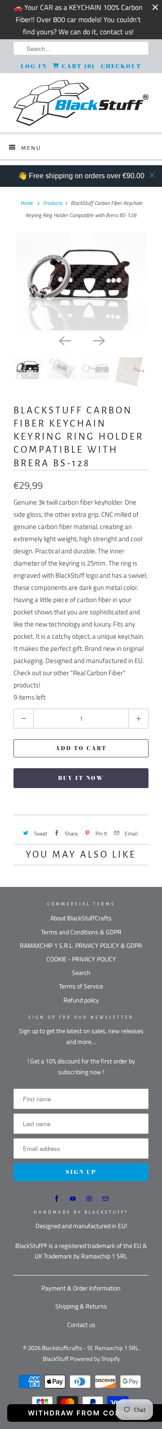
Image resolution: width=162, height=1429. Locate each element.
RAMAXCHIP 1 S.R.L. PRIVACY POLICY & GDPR (81, 945)
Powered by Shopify (95, 1358)
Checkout (121, 66)
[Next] (98, 340)
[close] (152, 175)
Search (81, 972)
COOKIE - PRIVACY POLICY (81, 959)
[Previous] (64, 340)
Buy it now (81, 778)
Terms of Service (81, 986)
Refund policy (81, 1000)
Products (52, 203)
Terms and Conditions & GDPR (81, 932)
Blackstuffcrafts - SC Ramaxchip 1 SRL (90, 1347)
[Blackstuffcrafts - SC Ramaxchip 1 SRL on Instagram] (89, 1199)
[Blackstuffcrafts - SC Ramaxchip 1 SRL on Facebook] (57, 1199)
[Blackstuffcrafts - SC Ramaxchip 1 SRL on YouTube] (73, 1199)
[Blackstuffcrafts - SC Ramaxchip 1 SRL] (81, 103)
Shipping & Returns (81, 1306)
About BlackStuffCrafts (81, 918)
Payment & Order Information (81, 1288)
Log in (34, 66)
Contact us (81, 1324)
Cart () (77, 66)
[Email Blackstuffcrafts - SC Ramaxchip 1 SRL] (105, 1199)
